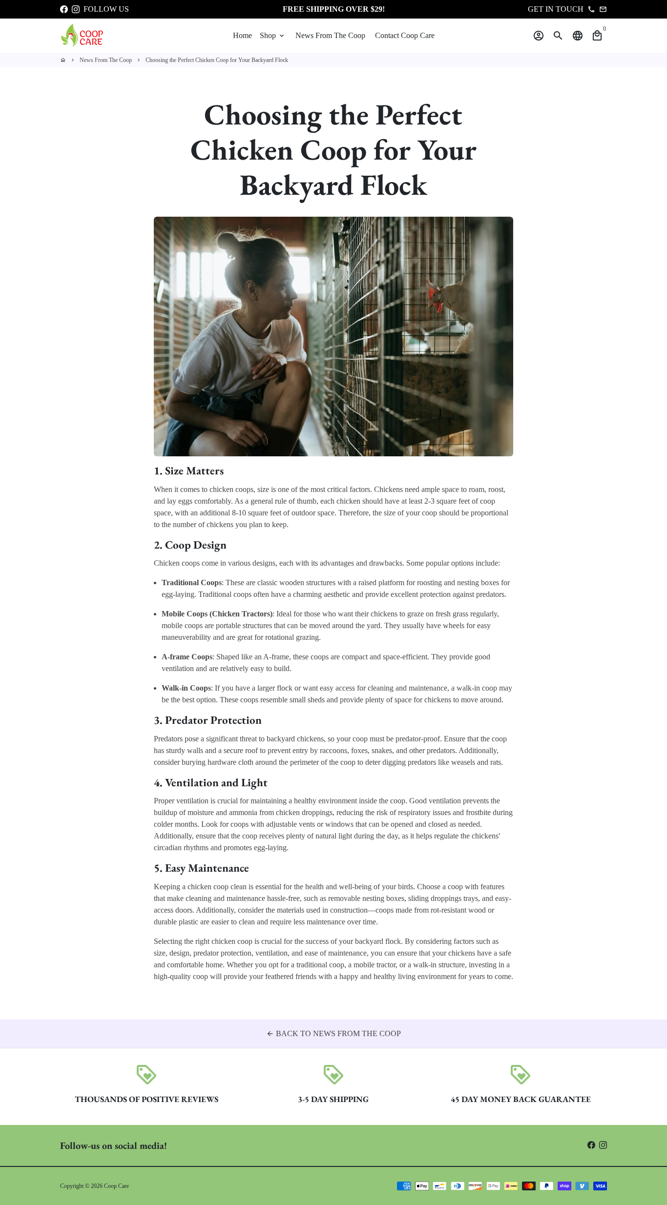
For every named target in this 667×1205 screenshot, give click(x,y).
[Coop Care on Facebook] (64, 9)
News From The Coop (330, 35)
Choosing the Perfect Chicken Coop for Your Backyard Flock (217, 60)
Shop (273, 35)
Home (242, 35)
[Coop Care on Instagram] (76, 9)
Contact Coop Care (405, 35)
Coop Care (116, 1186)
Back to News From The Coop (333, 1033)
